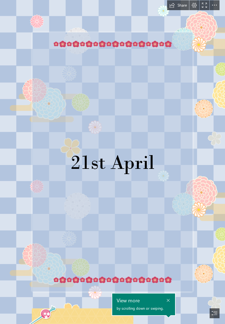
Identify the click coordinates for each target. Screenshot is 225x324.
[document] (112, 162)
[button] (178, 5)
